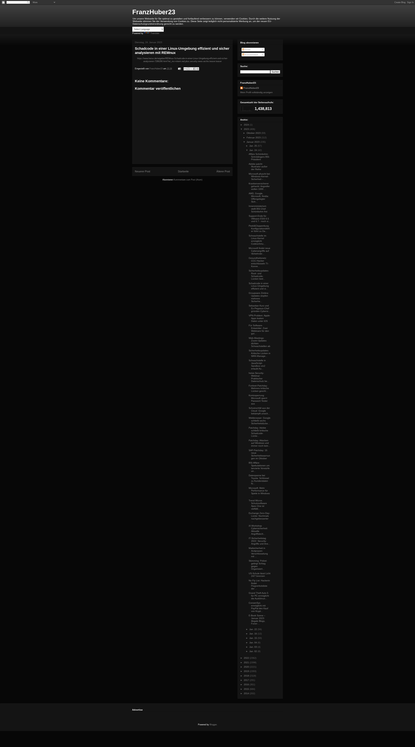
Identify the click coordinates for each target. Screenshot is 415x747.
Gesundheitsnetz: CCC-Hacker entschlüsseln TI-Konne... (259, 262)
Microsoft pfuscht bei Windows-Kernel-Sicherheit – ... (259, 176)
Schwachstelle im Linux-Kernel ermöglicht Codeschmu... (257, 239)
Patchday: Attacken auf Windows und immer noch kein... (259, 443)
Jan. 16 (253, 633)
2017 (247, 680)
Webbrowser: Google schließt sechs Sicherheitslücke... (259, 421)
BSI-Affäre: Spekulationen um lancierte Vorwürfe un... (259, 466)
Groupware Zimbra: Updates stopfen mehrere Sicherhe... (259, 297)
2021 (247, 662)
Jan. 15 (253, 638)
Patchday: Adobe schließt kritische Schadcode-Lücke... (258, 431)
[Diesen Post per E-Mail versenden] (185, 68)
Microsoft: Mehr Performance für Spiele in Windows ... (259, 492)
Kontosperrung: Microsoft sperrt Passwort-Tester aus (258, 399)
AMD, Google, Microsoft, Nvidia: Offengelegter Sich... (259, 197)
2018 (247, 675)
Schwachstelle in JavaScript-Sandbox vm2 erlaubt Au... (257, 364)
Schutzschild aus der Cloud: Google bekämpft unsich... (259, 411)
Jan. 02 (253, 651)
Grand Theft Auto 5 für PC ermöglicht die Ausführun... (259, 596)
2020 (247, 667)
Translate (154, 33)
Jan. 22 (253, 629)
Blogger (213, 724)
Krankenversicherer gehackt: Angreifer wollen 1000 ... (259, 186)
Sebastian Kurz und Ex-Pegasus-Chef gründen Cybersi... (259, 308)
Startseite (183, 171)
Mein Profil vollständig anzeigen (256, 92)
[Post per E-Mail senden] (179, 68)
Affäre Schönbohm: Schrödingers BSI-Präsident (259, 157)
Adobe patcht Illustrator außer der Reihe (258, 167)
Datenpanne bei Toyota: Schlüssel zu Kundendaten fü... (259, 479)
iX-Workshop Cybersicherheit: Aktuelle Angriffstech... (258, 529)
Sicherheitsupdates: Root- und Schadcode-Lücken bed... (259, 274)
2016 (247, 684)
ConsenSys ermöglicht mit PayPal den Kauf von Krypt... (258, 607)
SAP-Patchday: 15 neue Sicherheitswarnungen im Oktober (259, 454)
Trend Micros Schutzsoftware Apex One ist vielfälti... (258, 504)
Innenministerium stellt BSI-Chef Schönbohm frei (258, 209)
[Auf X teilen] (191, 68)
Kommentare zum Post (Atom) (188, 179)
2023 (247, 129)
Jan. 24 (253, 150)
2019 (247, 671)
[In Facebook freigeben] (194, 68)
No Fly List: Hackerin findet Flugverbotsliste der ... (259, 584)
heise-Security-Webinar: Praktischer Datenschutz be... (259, 377)
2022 (247, 658)
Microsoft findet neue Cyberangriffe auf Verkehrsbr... (259, 251)
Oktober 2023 (254, 133)
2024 (247, 124)
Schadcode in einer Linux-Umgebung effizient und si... (259, 286)
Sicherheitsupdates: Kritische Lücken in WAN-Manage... (259, 353)
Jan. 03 (253, 647)
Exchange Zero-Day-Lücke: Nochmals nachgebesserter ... (259, 517)
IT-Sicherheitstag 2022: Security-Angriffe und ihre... (259, 541)
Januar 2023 (253, 142)
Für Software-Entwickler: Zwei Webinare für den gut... (259, 329)
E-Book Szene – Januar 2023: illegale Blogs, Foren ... (257, 619)
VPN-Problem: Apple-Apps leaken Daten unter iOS (259, 318)
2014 (247, 693)
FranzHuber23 (153, 12)
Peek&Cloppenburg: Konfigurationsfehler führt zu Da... (259, 228)
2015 (247, 689)
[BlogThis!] (188, 68)
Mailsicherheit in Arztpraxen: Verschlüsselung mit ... (258, 552)
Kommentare (251, 54)
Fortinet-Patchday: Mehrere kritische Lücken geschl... (259, 388)
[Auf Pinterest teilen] (197, 68)
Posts (247, 49)
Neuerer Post (142, 171)
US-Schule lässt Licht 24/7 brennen (259, 574)
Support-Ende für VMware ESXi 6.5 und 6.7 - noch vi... (259, 219)
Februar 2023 (254, 137)
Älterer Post (223, 171)
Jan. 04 (253, 642)
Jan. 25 (253, 145)
